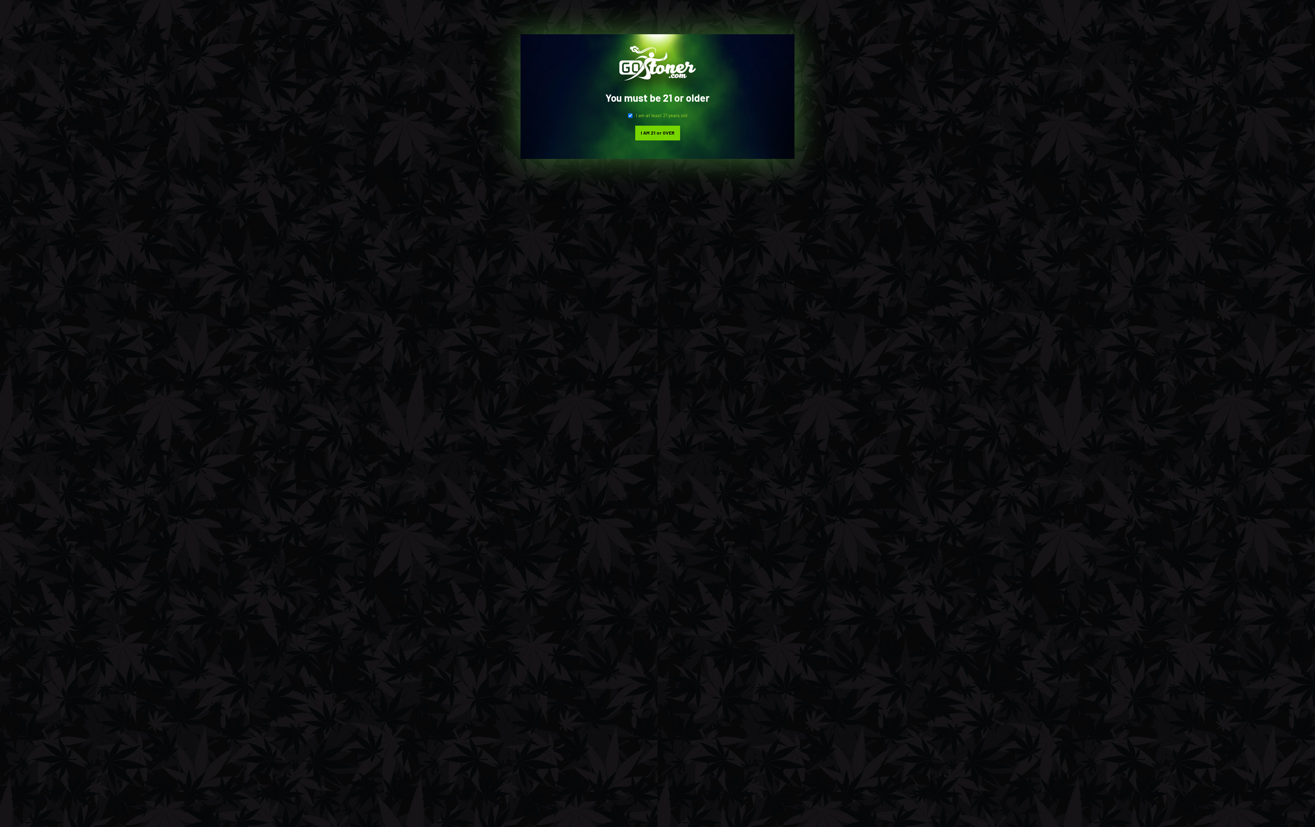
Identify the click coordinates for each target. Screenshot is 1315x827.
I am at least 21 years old (661, 115)
